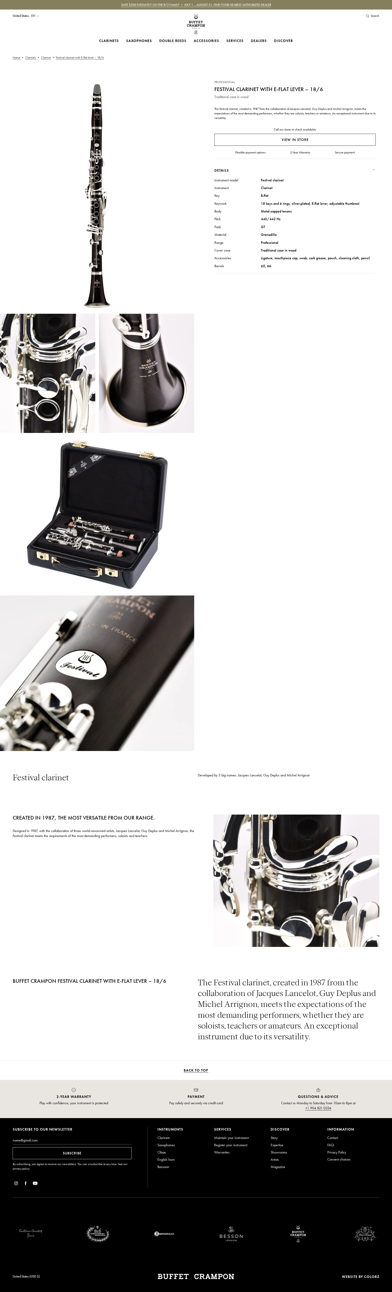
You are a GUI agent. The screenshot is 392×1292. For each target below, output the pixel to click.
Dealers (259, 41)
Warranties (222, 1152)
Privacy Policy (336, 1152)
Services (235, 41)
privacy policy (21, 1169)
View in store (295, 140)
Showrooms (279, 1152)
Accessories (206, 41)
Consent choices (338, 1159)
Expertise (277, 1145)
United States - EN (24, 16)
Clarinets (109, 41)
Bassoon (163, 1167)
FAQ (330, 1145)
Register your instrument (230, 1145)
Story (274, 1138)
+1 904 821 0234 (318, 1108)
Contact (332, 1138)
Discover (283, 41)
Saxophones (139, 41)
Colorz (371, 1277)
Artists (275, 1159)
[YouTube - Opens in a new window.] (35, 1184)
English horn (166, 1159)
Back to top (196, 1070)
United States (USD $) (26, 1276)
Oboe (161, 1152)
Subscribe (72, 1153)
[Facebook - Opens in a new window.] (25, 1184)
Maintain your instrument (231, 1138)
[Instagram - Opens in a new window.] (16, 1184)
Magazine (278, 1167)
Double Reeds (172, 41)
